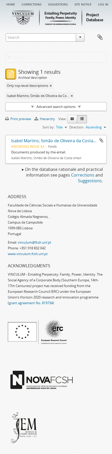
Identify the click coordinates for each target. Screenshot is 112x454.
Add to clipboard (101, 140)
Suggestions (58, 4)
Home (10, 4)
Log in (103, 4)
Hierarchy (47, 118)
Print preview (20, 118)
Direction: (76, 127)
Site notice (82, 4)
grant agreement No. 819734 (31, 303)
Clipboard (100, 37)
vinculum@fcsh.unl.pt (34, 242)
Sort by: (48, 127)
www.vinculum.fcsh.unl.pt (28, 253)
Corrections (31, 4)
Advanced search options (56, 106)
